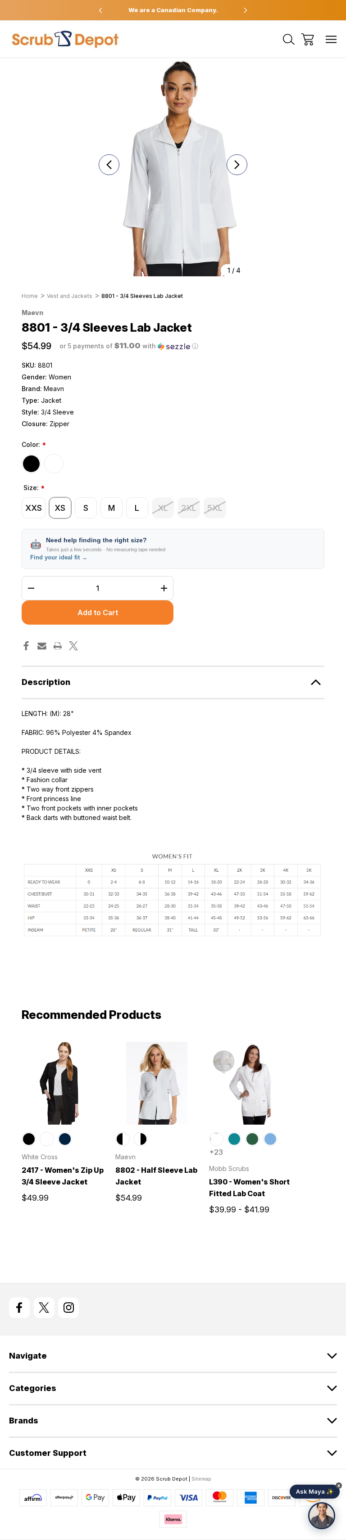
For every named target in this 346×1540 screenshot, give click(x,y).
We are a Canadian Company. (173, 10)
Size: (34, 488)
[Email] (41, 645)
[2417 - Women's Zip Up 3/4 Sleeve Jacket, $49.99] (63, 1083)
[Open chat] (321, 1515)
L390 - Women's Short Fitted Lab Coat (249, 1187)
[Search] (289, 39)
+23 (216, 1152)
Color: (34, 445)
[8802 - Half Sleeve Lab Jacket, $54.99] (156, 1083)
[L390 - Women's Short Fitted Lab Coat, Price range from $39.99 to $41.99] (250, 1083)
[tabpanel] (63, 1126)
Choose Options (63, 1113)
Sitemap (201, 1479)
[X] (73, 645)
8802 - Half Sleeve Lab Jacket (156, 1176)
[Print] (57, 645)
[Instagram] (68, 1307)
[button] (128, 346)
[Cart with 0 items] (307, 39)
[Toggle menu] (331, 39)
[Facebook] (26, 645)
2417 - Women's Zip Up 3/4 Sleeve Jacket (63, 1176)
